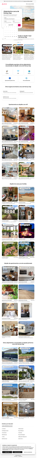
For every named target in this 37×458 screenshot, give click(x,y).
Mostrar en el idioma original (27, 1)
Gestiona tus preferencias (28, 452)
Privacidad (15, 456)
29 (14, 36)
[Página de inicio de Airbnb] (4, 3)
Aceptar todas (7, 452)
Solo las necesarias (17, 452)
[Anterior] (16, 42)
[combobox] (12, 18)
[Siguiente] (20, 42)
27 (10, 36)
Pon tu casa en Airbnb (30, 3)
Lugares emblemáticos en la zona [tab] (7, 425)
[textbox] (7, 22)
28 (12, 36)
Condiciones (20, 456)
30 (16, 36)
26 (8, 36)
